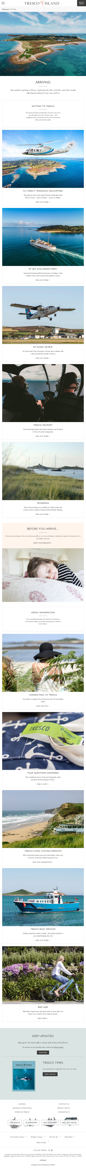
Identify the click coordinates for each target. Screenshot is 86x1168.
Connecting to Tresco (43, 695)
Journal (22, 1104)
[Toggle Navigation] (3, 3)
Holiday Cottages (37, 1137)
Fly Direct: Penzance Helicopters (43, 191)
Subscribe (43, 1052)
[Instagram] (52, 1150)
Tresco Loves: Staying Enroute (43, 851)
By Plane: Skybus (43, 347)
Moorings (43, 503)
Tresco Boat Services (43, 929)
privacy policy (58, 1047)
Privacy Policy (64, 1108)
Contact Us (64, 1104)
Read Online (50, 1074)
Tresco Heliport (43, 425)
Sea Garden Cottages (17, 1137)
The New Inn (53, 1137)
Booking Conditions (22, 1108)
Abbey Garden (41, 1142)
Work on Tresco (22, 1112)
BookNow (81, 3)
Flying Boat (68, 1137)
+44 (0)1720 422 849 (47, 1154)
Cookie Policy (64, 1112)
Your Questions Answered (43, 773)
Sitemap (43, 1160)
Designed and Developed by (43, 1165)
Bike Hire (43, 1007)
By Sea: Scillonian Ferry (43, 269)
